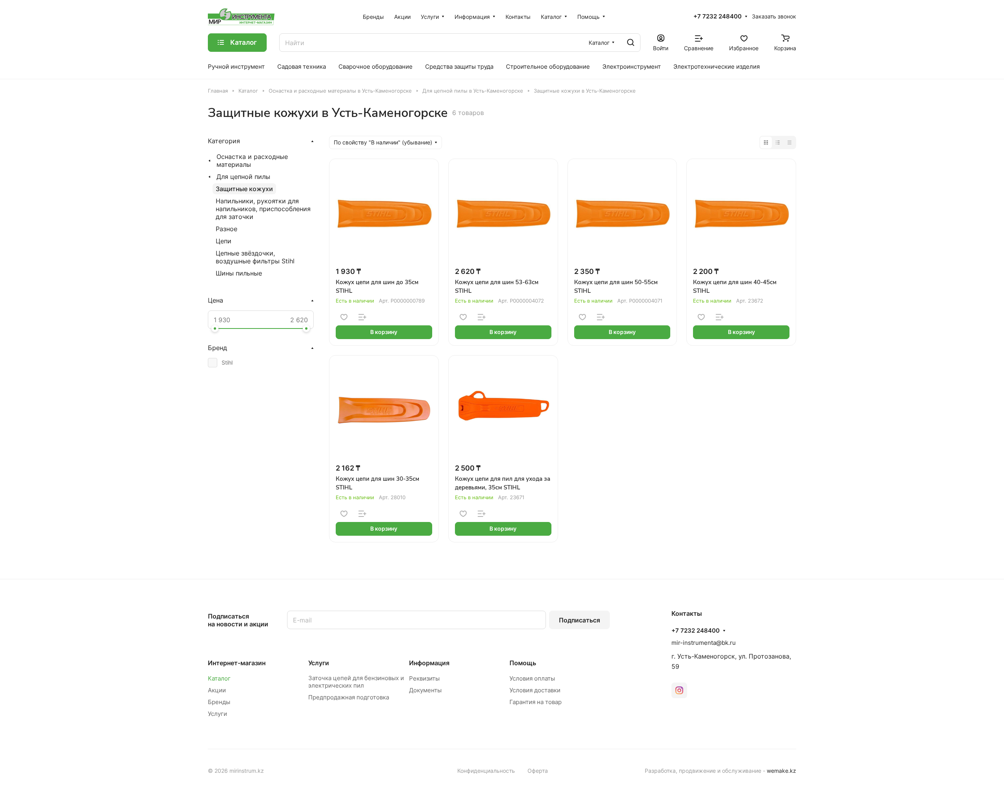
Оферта (537, 770)
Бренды (219, 702)
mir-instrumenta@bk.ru (703, 642)
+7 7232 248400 (717, 16)
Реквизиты (424, 678)
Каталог (219, 678)
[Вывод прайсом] (789, 142)
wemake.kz (781, 770)
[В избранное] (344, 317)
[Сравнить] (362, 317)
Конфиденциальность (486, 770)
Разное (226, 229)
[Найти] (630, 42)
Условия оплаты (532, 678)
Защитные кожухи (244, 189)
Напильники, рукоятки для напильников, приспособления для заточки (263, 209)
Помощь (522, 663)
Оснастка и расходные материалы (252, 160)
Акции (217, 690)
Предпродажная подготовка (348, 697)
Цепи (223, 241)
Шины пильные (239, 273)
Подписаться (579, 620)
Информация (429, 663)
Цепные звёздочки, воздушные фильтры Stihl (255, 257)
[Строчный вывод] (778, 142)
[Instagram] (679, 690)
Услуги (217, 713)
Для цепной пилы (243, 177)
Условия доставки (534, 690)
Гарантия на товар (535, 702)
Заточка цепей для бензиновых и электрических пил (356, 681)
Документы (425, 690)
